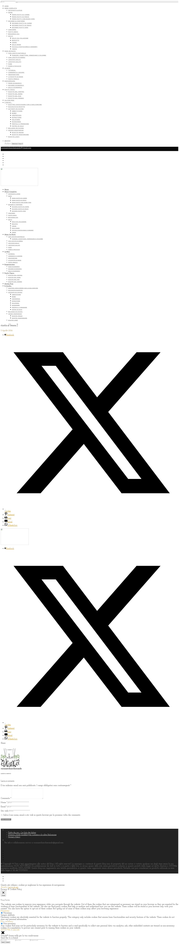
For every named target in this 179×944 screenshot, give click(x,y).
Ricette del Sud (14, 96)
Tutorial (12, 70)
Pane (10, 64)
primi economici (15, 83)
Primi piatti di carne (20, 14)
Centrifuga (16, 115)
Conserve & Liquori (16, 72)
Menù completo (10, 8)
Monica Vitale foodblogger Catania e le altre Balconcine (32, 835)
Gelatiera (16, 119)
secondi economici (16, 85)
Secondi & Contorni (16, 21)
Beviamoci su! (13, 34)
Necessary (7, 913)
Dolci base (16, 44)
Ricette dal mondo (16, 98)
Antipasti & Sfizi (15, 10)
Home (6, 6)
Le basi (7, 68)
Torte (14, 49)
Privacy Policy (14, 837)
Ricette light (13, 137)
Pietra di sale (18, 126)
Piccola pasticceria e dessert (24, 47)
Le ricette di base (15, 77)
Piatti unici (13, 32)
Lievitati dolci (14, 59)
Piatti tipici (9, 89)
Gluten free (9, 100)
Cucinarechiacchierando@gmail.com (16, 148)
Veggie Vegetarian (15, 130)
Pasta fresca (13, 79)
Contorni (12, 29)
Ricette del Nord (15, 94)
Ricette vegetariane (20, 134)
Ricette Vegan (18, 132)
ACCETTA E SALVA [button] (10, 930)
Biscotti (15, 40)
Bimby (14, 113)
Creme (14, 42)
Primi (10, 12)
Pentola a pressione (20, 124)
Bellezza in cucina (16, 128)
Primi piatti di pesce (20, 17)
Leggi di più (13, 887)
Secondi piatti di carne (22, 23)
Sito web (4, 811)
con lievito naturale (17, 53)
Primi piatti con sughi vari (23, 19)
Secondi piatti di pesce (21, 25)
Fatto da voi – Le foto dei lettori (22, 833)
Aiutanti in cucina (16, 109)
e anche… (8, 102)
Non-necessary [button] (7, 921)
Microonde (16, 122)
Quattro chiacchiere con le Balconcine (25, 104)
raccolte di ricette (16, 107)
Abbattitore (17, 111)
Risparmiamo (9, 81)
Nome (4, 802)
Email (4, 807)
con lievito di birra (16, 57)
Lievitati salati (14, 62)
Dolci (10, 36)
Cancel (8, 942)
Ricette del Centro (16, 92)
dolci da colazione (20, 38)
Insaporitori (13, 74)
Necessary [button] (5, 911)
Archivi (7, 144)
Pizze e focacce (14, 66)
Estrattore (16, 117)
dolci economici (15, 87)
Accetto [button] (4, 887)
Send (2, 942)
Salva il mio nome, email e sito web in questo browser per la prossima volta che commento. (41, 815)
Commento (6, 798)
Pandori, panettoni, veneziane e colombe (29, 55)
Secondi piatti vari (20, 27)
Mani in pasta (10, 51)
